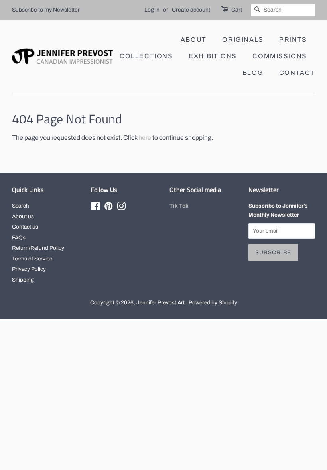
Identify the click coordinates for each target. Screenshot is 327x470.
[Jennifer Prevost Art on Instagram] (121, 208)
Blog (252, 72)
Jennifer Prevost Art (161, 303)
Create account (191, 10)
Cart (236, 10)
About (194, 39)
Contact (297, 72)
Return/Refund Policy (38, 248)
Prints (293, 39)
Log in (152, 10)
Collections (146, 56)
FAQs (19, 238)
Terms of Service (32, 259)
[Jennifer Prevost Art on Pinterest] (108, 208)
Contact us (25, 227)
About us (23, 216)
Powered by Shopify (213, 303)
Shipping (23, 280)
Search (20, 206)
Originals (242, 39)
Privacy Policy (29, 269)
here (144, 137)
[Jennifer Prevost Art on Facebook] (95, 208)
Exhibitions (213, 56)
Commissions (279, 56)
